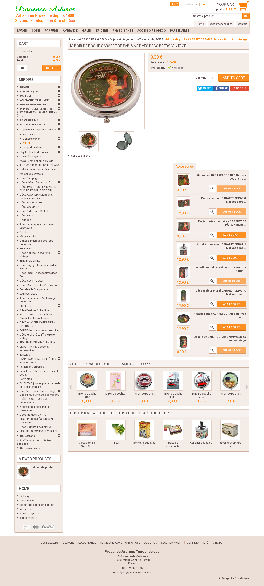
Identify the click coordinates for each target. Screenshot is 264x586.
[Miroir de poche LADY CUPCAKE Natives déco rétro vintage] (87, 380)
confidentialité (28, 517)
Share (223, 88)
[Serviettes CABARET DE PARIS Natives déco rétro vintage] (183, 180)
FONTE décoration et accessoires (40, 330)
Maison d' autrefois (31, 173)
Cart (23, 43)
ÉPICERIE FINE (29, 120)
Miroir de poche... (44, 467)
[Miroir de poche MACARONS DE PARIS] (115, 380)
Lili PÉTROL (26, 305)
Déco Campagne (30, 178)
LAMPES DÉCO (28, 293)
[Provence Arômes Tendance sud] (45, 13)
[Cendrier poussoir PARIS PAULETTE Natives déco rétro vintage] (201, 430)
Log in (205, 4)
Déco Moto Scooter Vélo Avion (38, 285)
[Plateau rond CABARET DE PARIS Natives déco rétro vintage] (183, 319)
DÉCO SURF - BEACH (32, 280)
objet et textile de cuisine (34, 152)
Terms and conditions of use (37, 504)
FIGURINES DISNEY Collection (37, 342)
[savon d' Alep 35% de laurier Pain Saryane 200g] (230, 430)
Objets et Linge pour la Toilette (38, 129)
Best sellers (50, 542)
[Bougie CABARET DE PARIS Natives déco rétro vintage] (183, 342)
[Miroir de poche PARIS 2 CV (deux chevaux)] (173, 380)
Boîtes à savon (31, 138)
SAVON (24, 87)
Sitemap (217, 542)
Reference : (158, 62)
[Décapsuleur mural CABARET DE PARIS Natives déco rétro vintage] (183, 295)
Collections (27, 435)
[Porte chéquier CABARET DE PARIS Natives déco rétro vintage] (183, 203)
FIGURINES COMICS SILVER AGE (39, 431)
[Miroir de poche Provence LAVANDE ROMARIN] (230, 380)
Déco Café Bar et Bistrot (34, 211)
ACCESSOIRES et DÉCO (34, 124)
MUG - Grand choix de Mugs (36, 160)
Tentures (25, 354)
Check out (51, 68)
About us (25, 509)
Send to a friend (80, 155)
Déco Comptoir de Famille (35, 426)
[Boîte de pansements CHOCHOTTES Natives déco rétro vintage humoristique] (173, 430)
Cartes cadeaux (30, 448)
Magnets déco (28, 236)
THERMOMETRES (30, 260)
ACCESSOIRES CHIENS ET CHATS (39, 165)
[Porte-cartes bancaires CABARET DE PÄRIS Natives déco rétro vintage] (183, 226)
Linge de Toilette (32, 147)
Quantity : (202, 77)
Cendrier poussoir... (201, 442)
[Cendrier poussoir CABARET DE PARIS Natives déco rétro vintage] (183, 249)
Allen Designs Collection (34, 310)
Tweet (206, 88)
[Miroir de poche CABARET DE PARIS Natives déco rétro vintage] (23, 472)
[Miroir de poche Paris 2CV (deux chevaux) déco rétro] (201, 380)
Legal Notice (27, 500)
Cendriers (25, 232)
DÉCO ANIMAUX (29, 206)
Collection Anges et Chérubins (38, 169)
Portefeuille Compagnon (34, 289)
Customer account (221, 23)
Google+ (241, 88)
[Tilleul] (115, 430)
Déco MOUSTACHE (31, 202)
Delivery (24, 496)
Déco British (27, 215)
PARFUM (25, 95)
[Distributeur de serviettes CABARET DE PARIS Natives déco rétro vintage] (183, 272)
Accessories (185, 166)
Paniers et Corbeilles (32, 366)
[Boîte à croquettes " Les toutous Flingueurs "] (144, 430)
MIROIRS (28, 143)
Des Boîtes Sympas (31, 156)
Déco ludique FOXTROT (34, 414)
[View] (212, 188)
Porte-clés (26, 378)
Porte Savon (30, 134)
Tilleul (115, 442)
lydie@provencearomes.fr (135, 572)
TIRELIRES (26, 248)
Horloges (25, 219)
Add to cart (231, 234)
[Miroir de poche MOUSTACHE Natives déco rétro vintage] (144, 380)
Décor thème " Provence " (35, 182)
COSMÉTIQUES (29, 91)
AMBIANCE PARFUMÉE (34, 100)
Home (24, 488)
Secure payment (29, 513)
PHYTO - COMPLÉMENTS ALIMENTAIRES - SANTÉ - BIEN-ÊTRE (37, 112)
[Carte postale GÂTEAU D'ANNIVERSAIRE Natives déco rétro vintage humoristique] (87, 430)
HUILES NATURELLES (33, 104)
